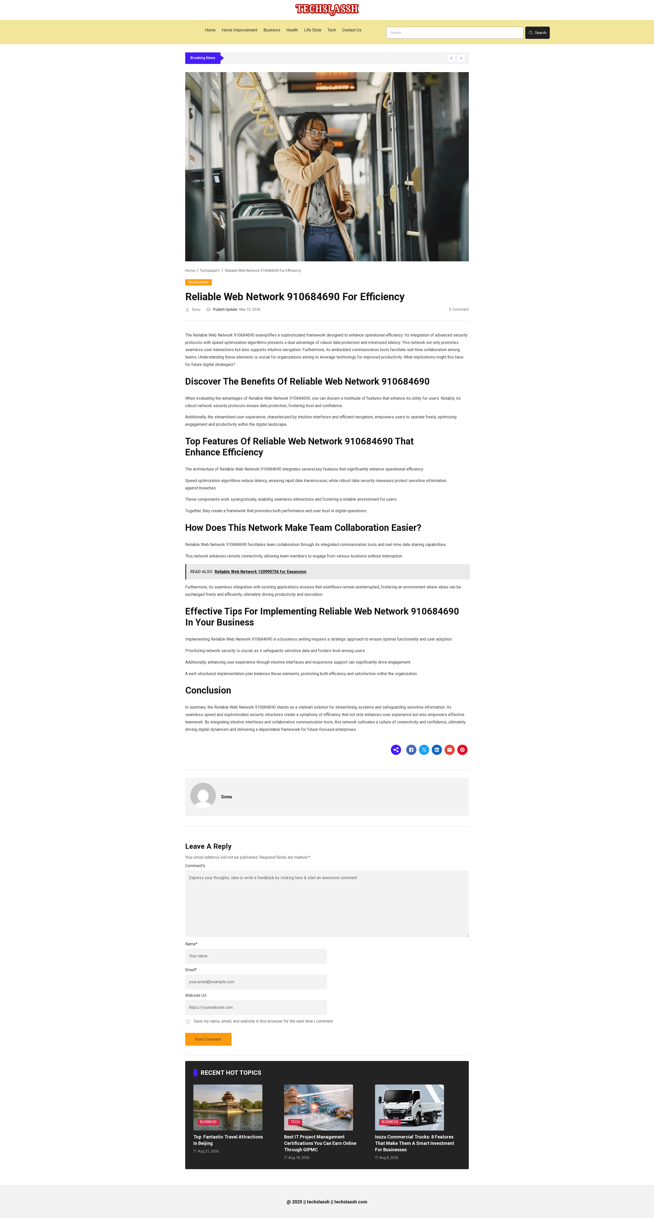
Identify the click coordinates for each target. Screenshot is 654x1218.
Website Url (195, 995)
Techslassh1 (210, 271)
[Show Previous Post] (451, 58)
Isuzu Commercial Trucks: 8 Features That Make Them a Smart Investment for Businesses (414, 1143)
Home (190, 271)
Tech (295, 1122)
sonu (196, 309)
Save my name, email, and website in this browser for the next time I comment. (264, 1021)
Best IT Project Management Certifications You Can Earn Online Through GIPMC (320, 1143)
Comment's (195, 865)
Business (208, 1122)
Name (191, 944)
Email (191, 969)
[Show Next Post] (461, 58)
